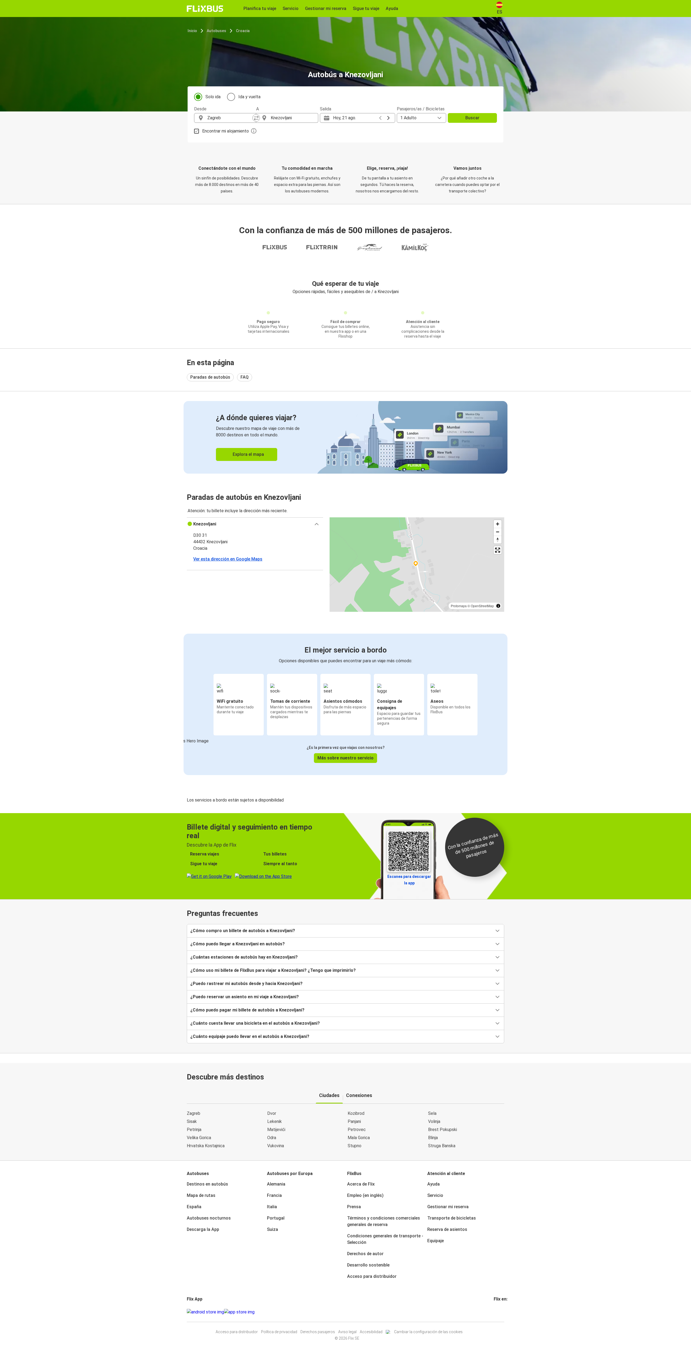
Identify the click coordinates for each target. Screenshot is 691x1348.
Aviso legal (347, 1332)
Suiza (272, 1229)
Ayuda (433, 1184)
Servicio (435, 1195)
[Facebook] (494, 1312)
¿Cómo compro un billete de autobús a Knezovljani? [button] (242, 930)
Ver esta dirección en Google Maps (227, 559)
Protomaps (459, 605)
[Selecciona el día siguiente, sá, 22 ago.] (388, 118)
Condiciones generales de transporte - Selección (385, 1239)
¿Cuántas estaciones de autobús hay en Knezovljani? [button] (244, 957)
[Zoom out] (498, 532)
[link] (345, 437)
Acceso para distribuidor (372, 1276)
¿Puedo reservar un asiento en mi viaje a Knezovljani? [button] (244, 996)
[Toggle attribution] (498, 606)
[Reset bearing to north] (498, 540)
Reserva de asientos (447, 1229)
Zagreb (193, 1113)
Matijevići (276, 1129)
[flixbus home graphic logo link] (205, 8)
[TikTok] (502, 1312)
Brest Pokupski (442, 1129)
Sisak (192, 1121)
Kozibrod (356, 1113)
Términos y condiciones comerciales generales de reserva (383, 1221)
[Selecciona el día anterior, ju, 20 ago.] (380, 118)
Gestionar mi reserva (448, 1206)
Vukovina (275, 1145)
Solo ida (213, 96)
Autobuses (216, 31)
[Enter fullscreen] (498, 550)
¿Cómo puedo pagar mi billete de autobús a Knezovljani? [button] (247, 1010)
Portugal (275, 1218)
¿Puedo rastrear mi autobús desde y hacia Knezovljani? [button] (246, 983)
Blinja (433, 1137)
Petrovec (357, 1129)
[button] (255, 524)
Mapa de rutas (201, 1195)
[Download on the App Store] (239, 1312)
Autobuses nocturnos (209, 1218)
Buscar (472, 117)
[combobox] (230, 118)
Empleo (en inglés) (365, 1195)
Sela (432, 1113)
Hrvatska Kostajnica (206, 1145)
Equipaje (435, 1240)
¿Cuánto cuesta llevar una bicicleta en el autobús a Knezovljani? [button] (255, 1023)
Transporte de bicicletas (451, 1218)
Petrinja (194, 1129)
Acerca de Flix (361, 1184)
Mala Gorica (359, 1137)
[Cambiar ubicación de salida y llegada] (256, 118)
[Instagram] (496, 1312)
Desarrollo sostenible (368, 1265)
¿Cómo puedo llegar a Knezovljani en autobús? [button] (237, 943)
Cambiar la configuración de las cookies (428, 1332)
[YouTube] (498, 1312)
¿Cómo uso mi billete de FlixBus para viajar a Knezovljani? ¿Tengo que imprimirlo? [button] (273, 970)
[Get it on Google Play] (205, 1312)
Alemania (276, 1184)
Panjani (354, 1121)
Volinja (434, 1121)
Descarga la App (203, 1229)
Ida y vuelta (249, 96)
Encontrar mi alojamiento (225, 131)
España (194, 1206)
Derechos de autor (365, 1253)
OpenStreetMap (482, 605)
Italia (272, 1206)
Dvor (271, 1113)
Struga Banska (441, 1145)
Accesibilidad (371, 1332)
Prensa (354, 1206)
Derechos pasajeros (317, 1332)
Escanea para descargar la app (409, 879)
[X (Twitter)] (501, 1312)
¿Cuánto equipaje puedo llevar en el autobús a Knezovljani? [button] (249, 1036)
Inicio (192, 31)
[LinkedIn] (499, 1312)
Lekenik (274, 1121)
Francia (274, 1195)
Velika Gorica (199, 1137)
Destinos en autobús (207, 1184)
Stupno (354, 1145)
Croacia (243, 31)
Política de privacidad (279, 1332)
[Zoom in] (498, 524)
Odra (271, 1137)
